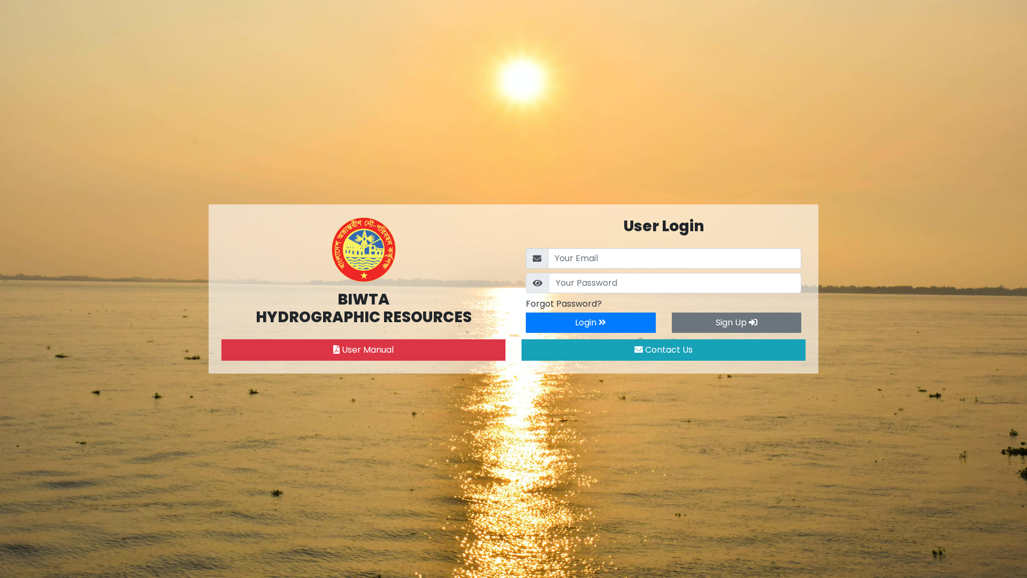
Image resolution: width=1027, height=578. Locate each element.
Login (587, 322)
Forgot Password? (564, 304)
